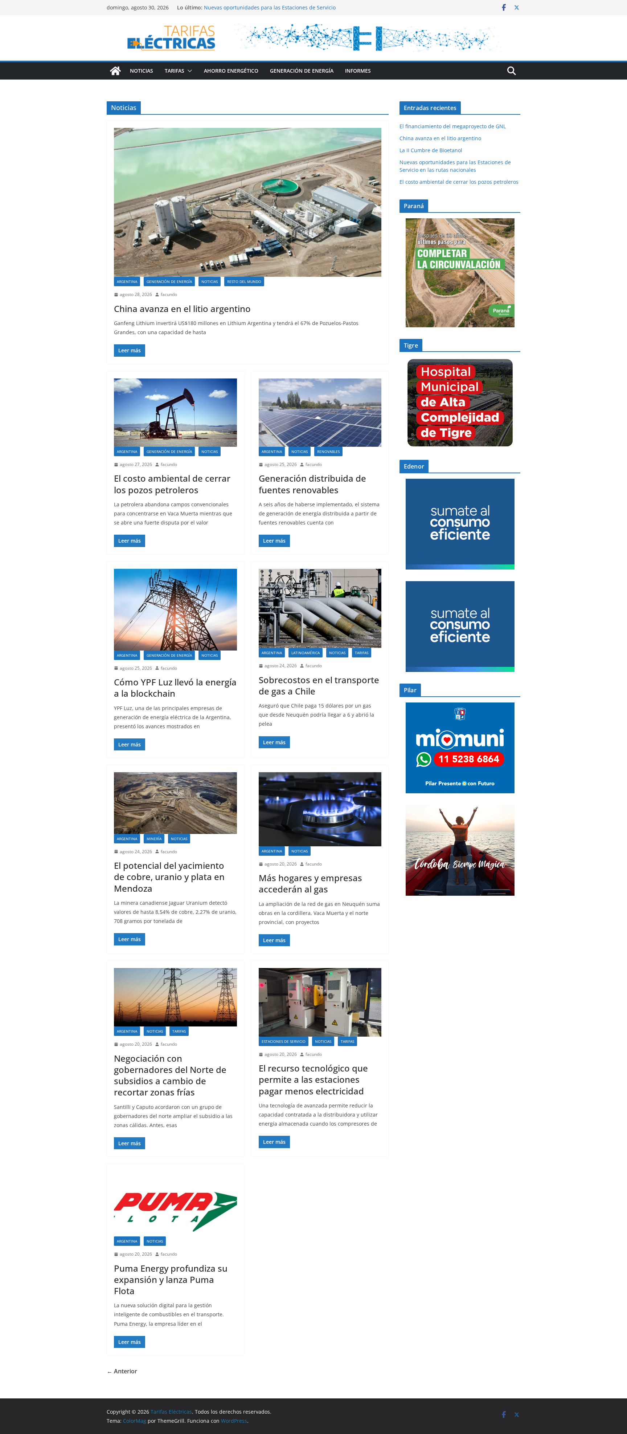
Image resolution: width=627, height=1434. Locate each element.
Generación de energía (301, 70)
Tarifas (174, 70)
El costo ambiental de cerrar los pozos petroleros (172, 483)
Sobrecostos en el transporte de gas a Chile (319, 685)
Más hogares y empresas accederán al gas (310, 883)
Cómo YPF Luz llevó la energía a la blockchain (175, 687)
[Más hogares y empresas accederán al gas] (320, 809)
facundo (169, 294)
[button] (188, 71)
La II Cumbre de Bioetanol (430, 150)
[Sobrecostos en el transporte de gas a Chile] (320, 608)
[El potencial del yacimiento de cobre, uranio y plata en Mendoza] (175, 803)
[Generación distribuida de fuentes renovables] (320, 412)
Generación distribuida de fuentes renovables (312, 483)
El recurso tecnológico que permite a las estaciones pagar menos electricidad (313, 1079)
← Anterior (122, 1371)
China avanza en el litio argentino (182, 309)
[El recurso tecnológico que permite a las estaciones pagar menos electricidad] (320, 1002)
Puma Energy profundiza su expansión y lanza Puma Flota (171, 1279)
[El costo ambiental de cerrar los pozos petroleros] (175, 412)
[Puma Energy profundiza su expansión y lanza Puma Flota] (175, 1203)
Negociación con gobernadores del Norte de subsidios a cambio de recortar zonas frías (170, 1075)
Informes (358, 70)
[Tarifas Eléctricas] (115, 71)
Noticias (141, 70)
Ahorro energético (231, 70)
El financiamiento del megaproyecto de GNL (453, 126)
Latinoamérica (305, 652)
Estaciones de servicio (284, 1041)
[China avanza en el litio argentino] (247, 202)
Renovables (328, 451)
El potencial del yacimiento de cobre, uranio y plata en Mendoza (169, 876)
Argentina (127, 281)
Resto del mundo (244, 281)
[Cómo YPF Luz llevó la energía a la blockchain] (175, 610)
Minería (154, 838)
